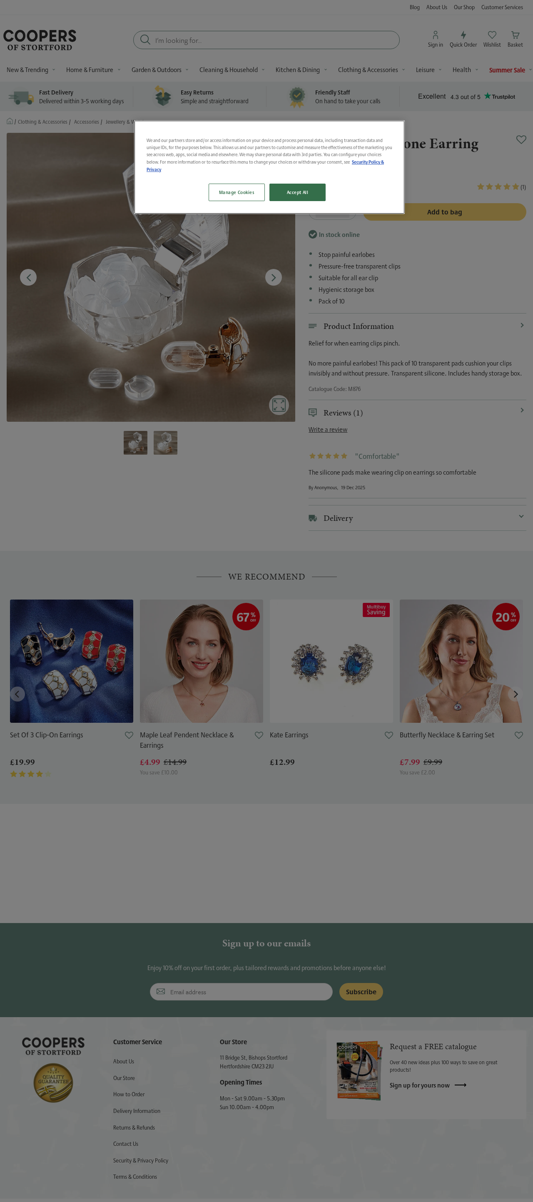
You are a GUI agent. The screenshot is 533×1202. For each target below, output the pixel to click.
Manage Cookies (236, 192)
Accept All (298, 192)
